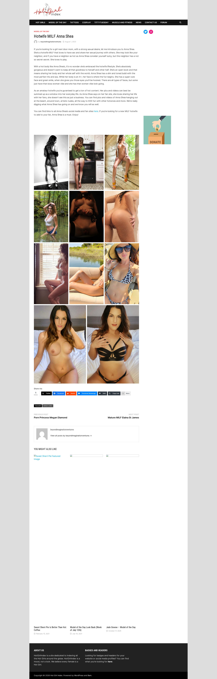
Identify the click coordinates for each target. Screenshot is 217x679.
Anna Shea (47, 406)
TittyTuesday (101, 22)
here (96, 111)
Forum (163, 22)
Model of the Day (57, 22)
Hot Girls (40, 22)
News (138, 22)
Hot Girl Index (56, 675)
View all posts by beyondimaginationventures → (71, 435)
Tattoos (74, 22)
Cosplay (86, 22)
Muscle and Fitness (122, 22)
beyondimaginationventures (51, 42)
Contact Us (151, 22)
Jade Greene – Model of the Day (121, 627)
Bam (89, 675)
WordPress (78, 675)
